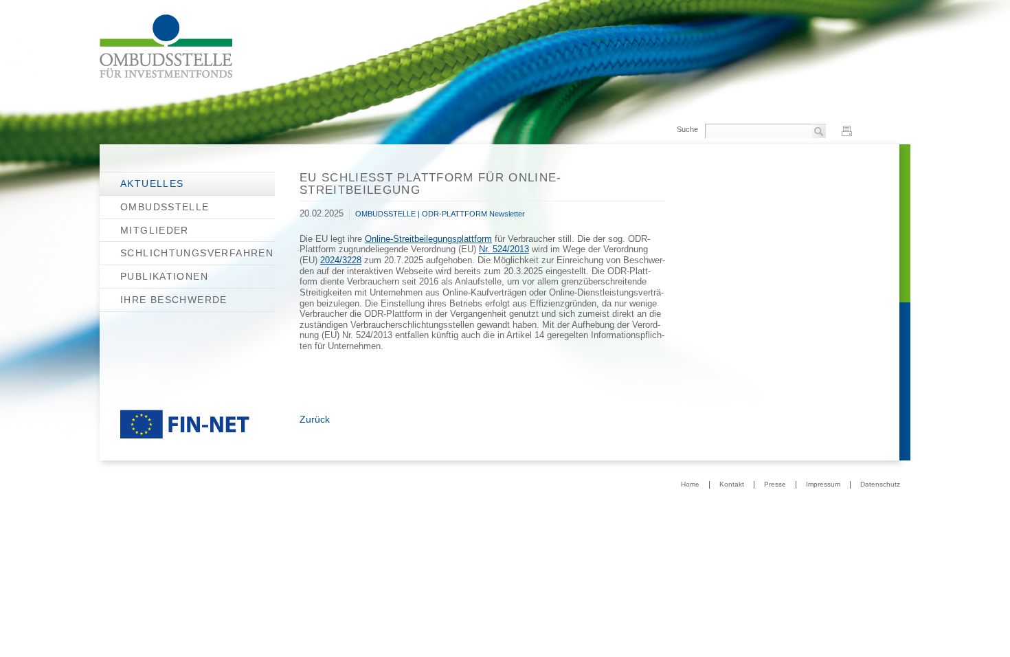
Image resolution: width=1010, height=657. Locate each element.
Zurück (315, 419)
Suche (687, 129)
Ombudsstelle (165, 206)
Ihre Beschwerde (173, 299)
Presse (775, 484)
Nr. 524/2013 (504, 249)
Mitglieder (154, 230)
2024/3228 (340, 260)
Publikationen (164, 276)
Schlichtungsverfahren (196, 252)
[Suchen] (819, 132)
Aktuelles (151, 183)
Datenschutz (880, 484)
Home (690, 484)
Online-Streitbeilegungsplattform (428, 239)
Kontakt (731, 484)
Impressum (823, 484)
